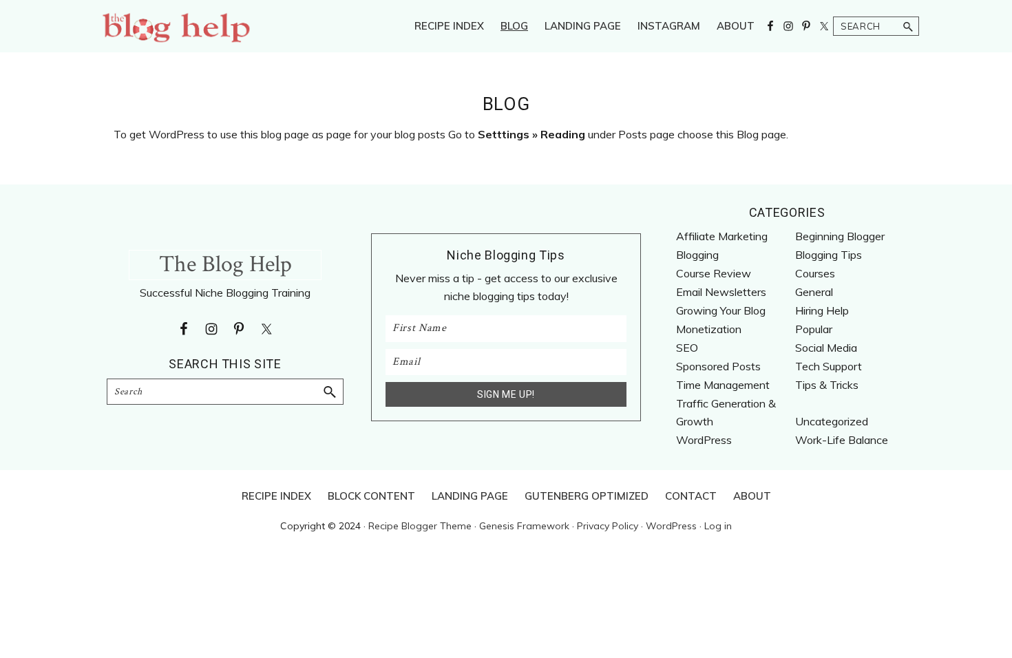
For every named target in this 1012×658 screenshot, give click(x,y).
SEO (687, 347)
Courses (815, 273)
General (814, 292)
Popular (813, 329)
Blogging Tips (828, 255)
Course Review (713, 273)
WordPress (704, 440)
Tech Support (828, 366)
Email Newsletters (721, 292)
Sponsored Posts (718, 366)
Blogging (697, 255)
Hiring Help (822, 310)
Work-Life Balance (841, 440)
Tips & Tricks (826, 385)
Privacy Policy (607, 526)
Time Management (723, 385)
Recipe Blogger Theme (420, 526)
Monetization (708, 329)
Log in (718, 526)
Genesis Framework (524, 526)
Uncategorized (831, 421)
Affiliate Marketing (722, 236)
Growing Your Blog (721, 310)
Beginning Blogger (840, 236)
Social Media (826, 347)
